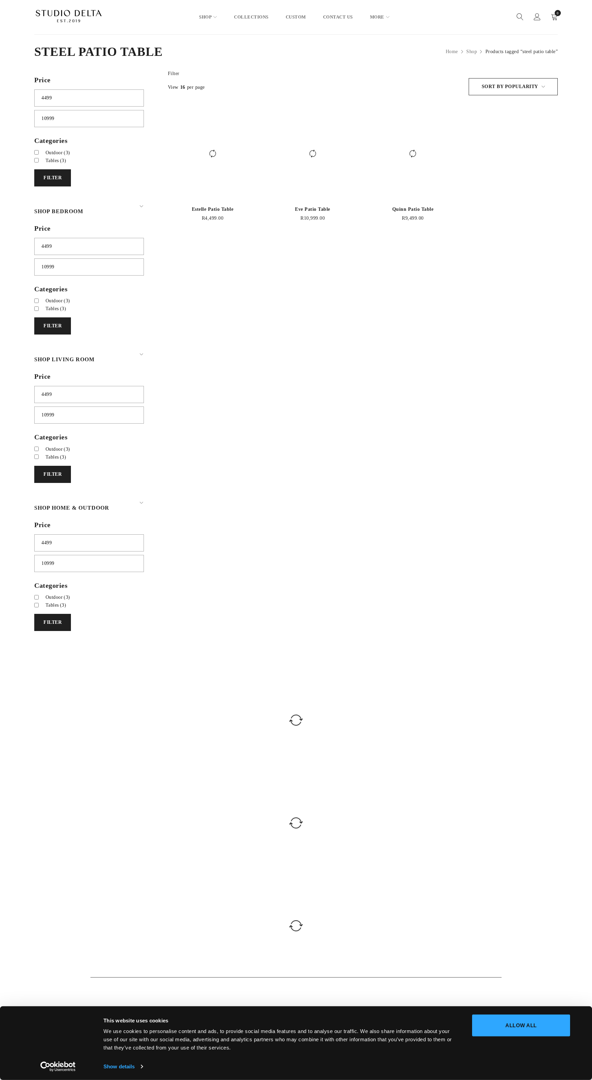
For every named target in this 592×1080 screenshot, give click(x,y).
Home (452, 51)
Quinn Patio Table (413, 209)
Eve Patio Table (312, 209)
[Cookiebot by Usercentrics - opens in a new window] (58, 1066)
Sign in (537, 17)
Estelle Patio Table (213, 209)
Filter (174, 73)
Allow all (521, 1025)
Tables (56, 160)
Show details (119, 1066)
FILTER (53, 177)
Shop (471, 51)
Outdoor (58, 152)
